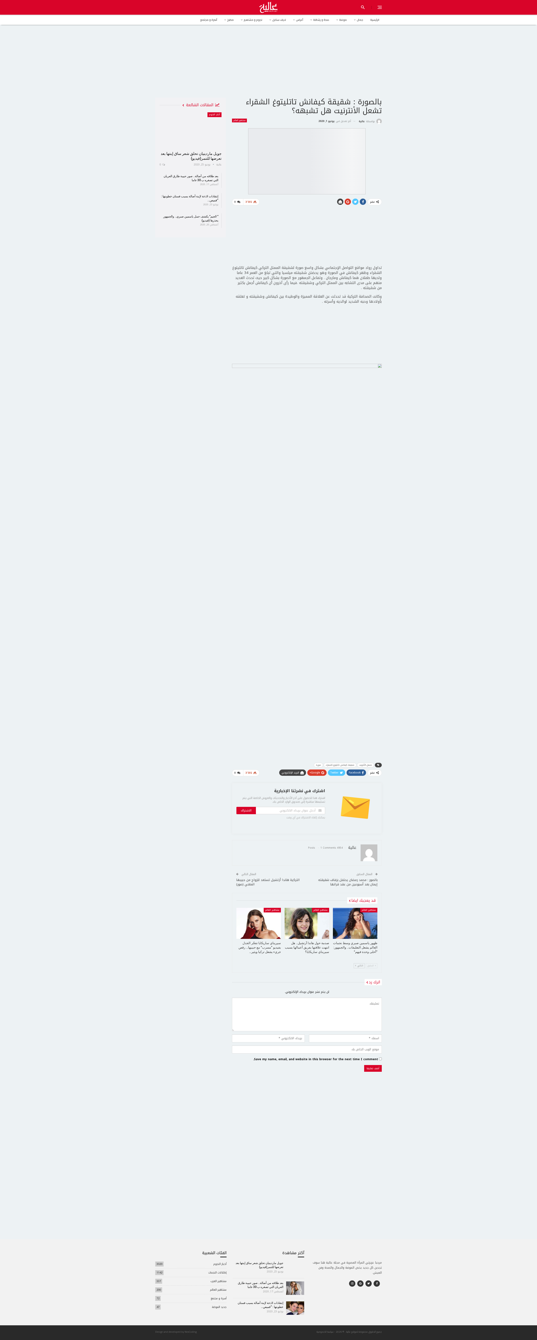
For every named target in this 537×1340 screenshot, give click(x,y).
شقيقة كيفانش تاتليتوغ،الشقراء (340, 765)
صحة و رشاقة (321, 19)
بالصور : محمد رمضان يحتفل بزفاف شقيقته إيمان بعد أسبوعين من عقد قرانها (348, 882)
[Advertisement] (268, 64)
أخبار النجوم (214, 114)
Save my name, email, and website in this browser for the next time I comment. (315, 1059)
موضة (343, 19)
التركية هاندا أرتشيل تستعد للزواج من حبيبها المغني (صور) (268, 882)
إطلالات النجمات (217, 1272)
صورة (318, 765)
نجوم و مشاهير (253, 19)
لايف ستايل (279, 19)
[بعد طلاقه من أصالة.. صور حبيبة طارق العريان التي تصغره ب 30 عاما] (295, 1288)
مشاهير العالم (239, 120)
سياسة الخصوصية (325, 1331)
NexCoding (191, 1331)
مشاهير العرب (218, 1281)
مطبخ (230, 19)
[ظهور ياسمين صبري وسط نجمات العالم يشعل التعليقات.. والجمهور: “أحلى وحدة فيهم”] (355, 923)
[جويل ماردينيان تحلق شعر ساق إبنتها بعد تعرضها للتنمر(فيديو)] (190, 130)
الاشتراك (246, 810)
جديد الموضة (219, 1307)
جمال (360, 19)
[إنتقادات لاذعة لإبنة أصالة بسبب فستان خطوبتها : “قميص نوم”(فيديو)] (295, 1308)
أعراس (299, 19)
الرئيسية (374, 19)
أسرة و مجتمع (208, 19)
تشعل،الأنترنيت (365, 765)
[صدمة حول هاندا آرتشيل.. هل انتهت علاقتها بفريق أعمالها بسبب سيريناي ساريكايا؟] (307, 923)
